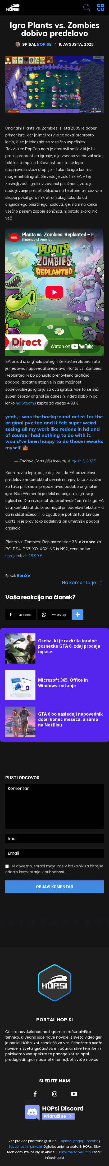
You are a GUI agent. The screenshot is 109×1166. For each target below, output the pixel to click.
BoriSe (44, 44)
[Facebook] (35, 1094)
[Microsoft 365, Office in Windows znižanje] (20, 685)
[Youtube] (74, 1094)
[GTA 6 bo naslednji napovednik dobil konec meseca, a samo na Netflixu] (20, 722)
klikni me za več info (75, 1152)
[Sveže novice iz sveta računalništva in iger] (34, 7)
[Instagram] (54, 1094)
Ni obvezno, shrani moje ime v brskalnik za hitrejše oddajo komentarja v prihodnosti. (54, 869)
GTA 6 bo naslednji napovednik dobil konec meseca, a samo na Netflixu (70, 719)
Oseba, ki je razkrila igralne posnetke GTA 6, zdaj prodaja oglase (69, 646)
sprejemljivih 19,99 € (23, 555)
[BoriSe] (18, 44)
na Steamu (26, 403)
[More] (77, 614)
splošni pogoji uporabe (79, 1141)
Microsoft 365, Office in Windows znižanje (63, 683)
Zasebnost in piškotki (25, 1146)
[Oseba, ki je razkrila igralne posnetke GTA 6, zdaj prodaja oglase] (20, 648)
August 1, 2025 (81, 460)
